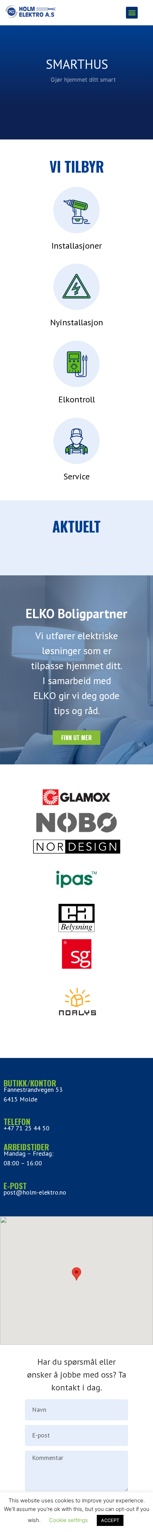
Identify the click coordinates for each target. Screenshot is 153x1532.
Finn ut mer (76, 100)
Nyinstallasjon (76, 322)
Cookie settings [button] (68, 1520)
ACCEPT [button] (110, 1520)
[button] (132, 13)
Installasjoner (77, 245)
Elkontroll (76, 399)
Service (76, 476)
